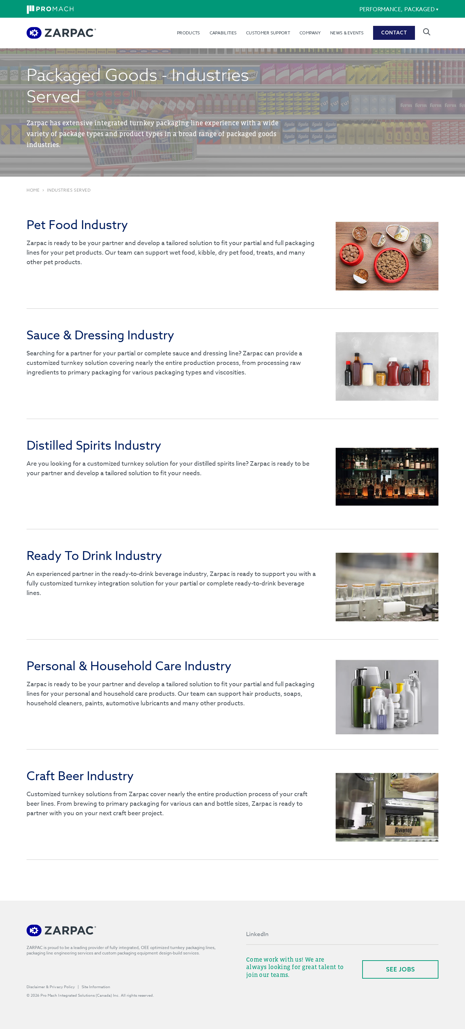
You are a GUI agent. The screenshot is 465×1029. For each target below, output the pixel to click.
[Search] (426, 31)
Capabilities (223, 33)
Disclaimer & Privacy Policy (51, 987)
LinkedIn (257, 934)
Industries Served (69, 190)
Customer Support (268, 33)
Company (310, 33)
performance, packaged (397, 9)
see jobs (400, 969)
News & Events (347, 33)
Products (188, 33)
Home (33, 190)
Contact (394, 33)
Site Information (96, 987)
